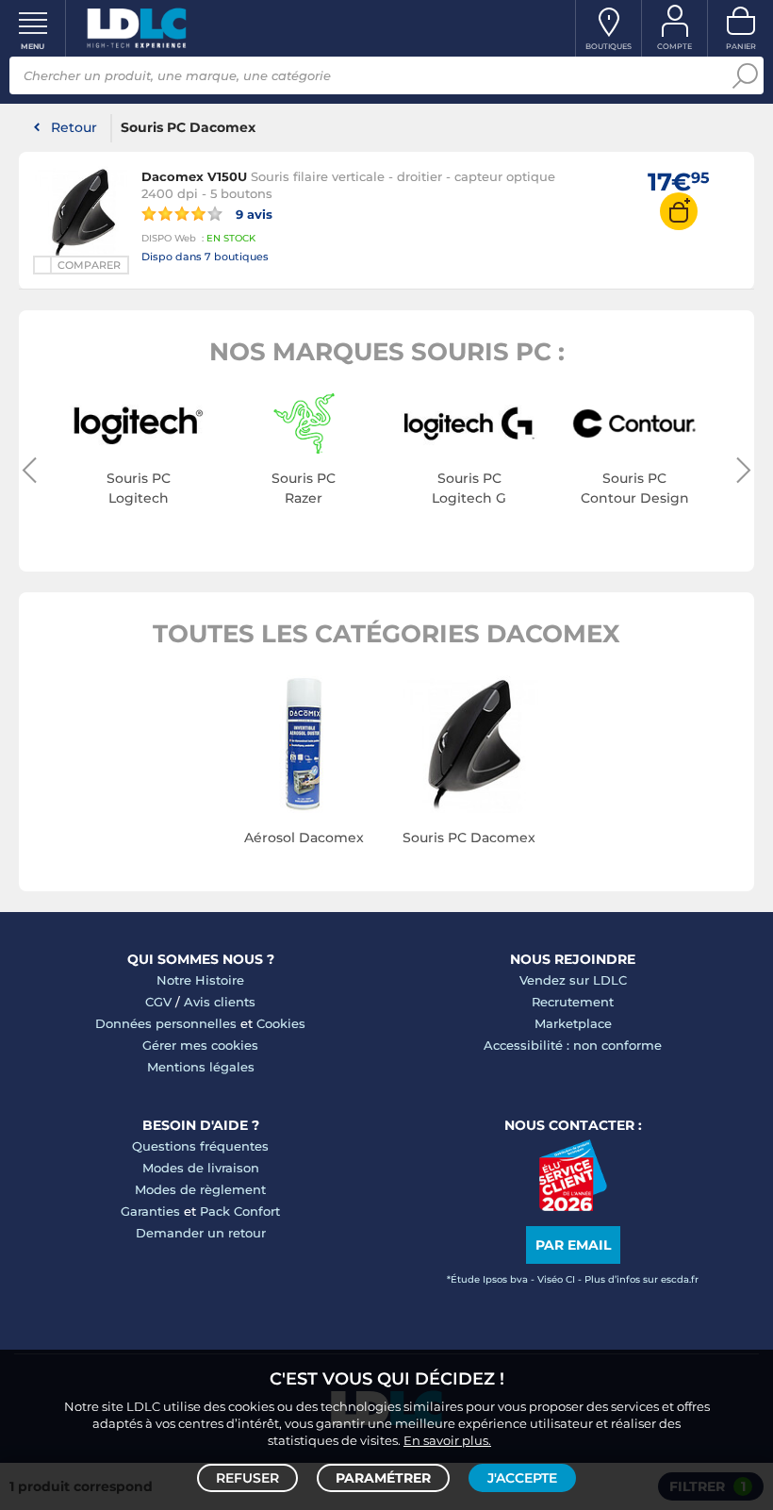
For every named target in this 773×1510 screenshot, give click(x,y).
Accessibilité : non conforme (573, 1045)
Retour (74, 127)
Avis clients (219, 1001)
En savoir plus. (447, 1440)
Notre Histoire (200, 979)
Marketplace (573, 1023)
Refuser (247, 1477)
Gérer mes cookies (200, 1045)
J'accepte (522, 1477)
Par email (573, 1244)
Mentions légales (201, 1066)
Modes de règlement (200, 1189)
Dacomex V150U (194, 176)
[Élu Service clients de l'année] (572, 1206)
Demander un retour (201, 1232)
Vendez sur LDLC (573, 979)
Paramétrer (383, 1477)
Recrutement (573, 1001)
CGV (158, 1001)
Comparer (89, 265)
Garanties (150, 1211)
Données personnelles (166, 1023)
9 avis (252, 214)
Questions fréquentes (200, 1145)
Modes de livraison (200, 1167)
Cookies (280, 1023)
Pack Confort (240, 1211)
